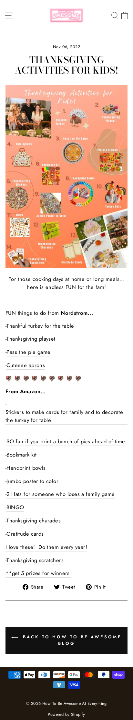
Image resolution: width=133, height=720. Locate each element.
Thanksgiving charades (33, 520)
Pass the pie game (28, 352)
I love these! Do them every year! (46, 547)
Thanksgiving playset (30, 339)
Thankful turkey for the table (40, 326)
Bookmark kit (21, 454)
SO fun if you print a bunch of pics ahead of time (65, 441)
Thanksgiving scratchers (35, 560)
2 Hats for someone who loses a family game (60, 494)
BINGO (15, 507)
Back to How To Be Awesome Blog (70, 640)
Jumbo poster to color (32, 481)
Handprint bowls (26, 468)
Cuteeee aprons (25, 365)
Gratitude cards (26, 534)
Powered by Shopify (66, 714)
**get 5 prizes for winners (38, 573)
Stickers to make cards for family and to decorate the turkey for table (64, 416)
